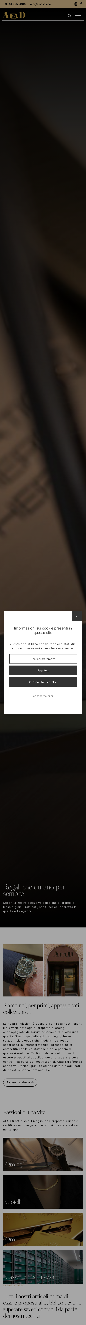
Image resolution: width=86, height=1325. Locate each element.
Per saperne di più (43, 696)
